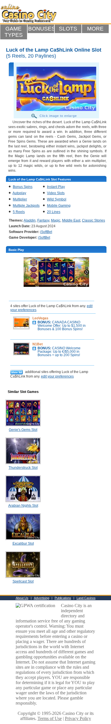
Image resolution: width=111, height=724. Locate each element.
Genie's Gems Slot (23, 430)
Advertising (41, 598)
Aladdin (30, 220)
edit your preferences (57, 376)
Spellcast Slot (23, 581)
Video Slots (56, 193)
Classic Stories (93, 220)
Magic (55, 220)
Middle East (71, 220)
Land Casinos (86, 598)
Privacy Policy (78, 718)
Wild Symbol (56, 199)
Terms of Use (50, 718)
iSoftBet (46, 232)
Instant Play (56, 187)
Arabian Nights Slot (23, 506)
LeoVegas (40, 318)
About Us (22, 598)
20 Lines (53, 212)
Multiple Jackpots (26, 206)
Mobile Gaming (59, 206)
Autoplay (19, 193)
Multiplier (20, 199)
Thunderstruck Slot (23, 468)
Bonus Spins (22, 187)
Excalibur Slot (23, 543)
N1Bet (37, 344)
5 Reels (19, 212)
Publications (63, 598)
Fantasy (43, 220)
